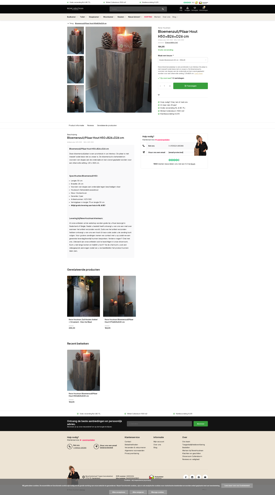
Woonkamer (108, 17)
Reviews (90, 125)
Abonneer (200, 424)
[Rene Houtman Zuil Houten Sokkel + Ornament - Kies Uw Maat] (83, 296)
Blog (174, 17)
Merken (157, 17)
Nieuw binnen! (134, 17)
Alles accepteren (118, 492)
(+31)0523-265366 (176, 146)
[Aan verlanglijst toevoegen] (159, 95)
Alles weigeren (138, 492)
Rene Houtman (164, 28)
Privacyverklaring (132, 453)
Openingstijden (163, 140)
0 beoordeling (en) (171, 42)
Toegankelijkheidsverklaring (193, 445)
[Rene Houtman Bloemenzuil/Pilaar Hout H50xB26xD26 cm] (83, 370)
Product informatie (76, 125)
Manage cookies (157, 492)
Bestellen (186, 447)
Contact (128, 442)
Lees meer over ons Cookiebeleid (237, 486)
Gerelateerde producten (107, 125)
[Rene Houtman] (80, 9)
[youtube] (205, 477)
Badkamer (71, 17)
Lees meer (199, 73)
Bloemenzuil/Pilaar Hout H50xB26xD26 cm (90, 23)
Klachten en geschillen (191, 453)
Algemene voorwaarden (134, 450)
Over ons (166, 17)
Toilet (82, 17)
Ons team (186, 442)
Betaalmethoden (131, 445)
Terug (71, 23)
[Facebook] (186, 477)
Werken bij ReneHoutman (192, 450)
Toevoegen (191, 86)
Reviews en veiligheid (190, 459)
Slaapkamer (94, 17)
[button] (75, 111)
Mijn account (159, 442)
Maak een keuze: (166, 55)
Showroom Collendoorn (192, 456)
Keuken (121, 17)
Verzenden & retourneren (135, 447)
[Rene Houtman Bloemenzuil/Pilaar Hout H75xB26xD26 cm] (119, 296)
